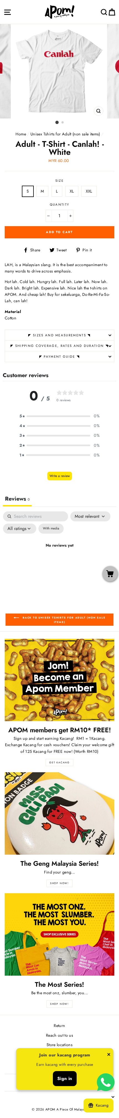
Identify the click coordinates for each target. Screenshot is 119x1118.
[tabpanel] (59, 558)
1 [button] (57, 122)
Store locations (59, 1045)
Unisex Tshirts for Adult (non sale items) (65, 134)
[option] (59, 71)
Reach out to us (59, 1035)
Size (59, 180)
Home (20, 134)
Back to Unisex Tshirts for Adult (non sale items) (63, 620)
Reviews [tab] (17, 499)
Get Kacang (59, 762)
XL (72, 191)
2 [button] (62, 122)
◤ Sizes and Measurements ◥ (59, 335)
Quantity (59, 204)
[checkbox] (51, 529)
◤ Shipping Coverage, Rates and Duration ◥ (59, 346)
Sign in (64, 1078)
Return (59, 1025)
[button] (59, 416)
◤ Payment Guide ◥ (59, 356)
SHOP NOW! (59, 883)
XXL (89, 191)
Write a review (60, 475)
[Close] (108, 1055)
